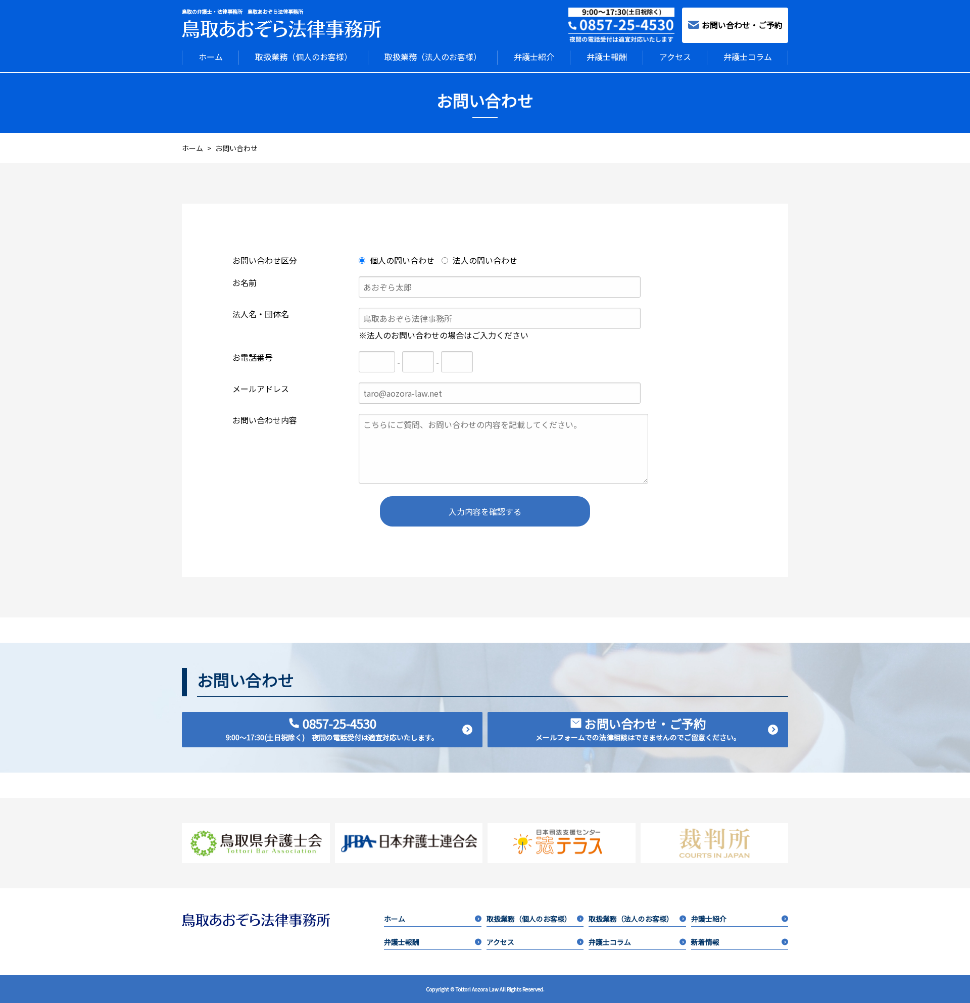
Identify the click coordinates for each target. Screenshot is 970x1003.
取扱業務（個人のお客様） (303, 57)
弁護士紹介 (534, 57)
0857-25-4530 (332, 728)
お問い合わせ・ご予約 (742, 25)
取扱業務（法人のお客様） (432, 57)
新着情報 (705, 942)
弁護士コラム (747, 57)
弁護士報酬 (607, 57)
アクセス (675, 57)
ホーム (211, 57)
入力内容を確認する (485, 511)
